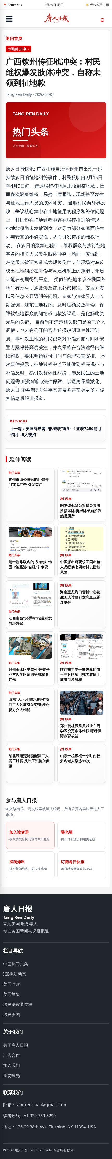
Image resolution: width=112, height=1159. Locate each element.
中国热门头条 (17, 49)
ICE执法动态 (14, 974)
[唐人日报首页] (56, 18)
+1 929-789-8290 (40, 1116)
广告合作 (11, 1055)
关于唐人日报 (15, 1045)
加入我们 (11, 1065)
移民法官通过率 (17, 1004)
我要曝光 (11, 1075)
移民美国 (11, 1014)
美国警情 (11, 994)
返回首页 (14, 38)
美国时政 (11, 984)
